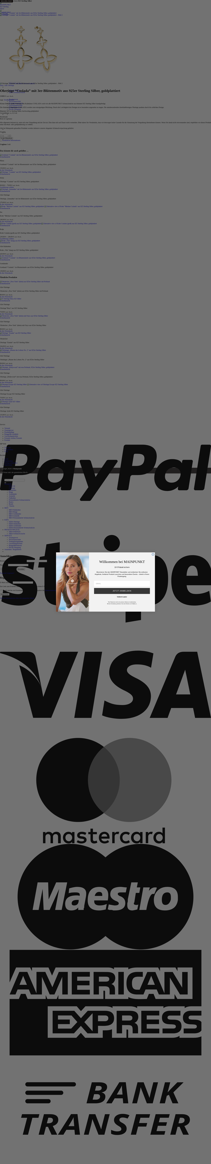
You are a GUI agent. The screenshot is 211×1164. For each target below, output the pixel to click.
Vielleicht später (122, 597)
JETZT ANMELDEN (122, 591)
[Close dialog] (153, 554)
